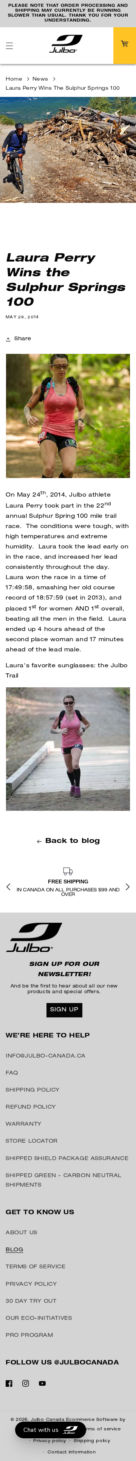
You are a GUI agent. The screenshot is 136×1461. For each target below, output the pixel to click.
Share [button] (22, 339)
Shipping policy (92, 1441)
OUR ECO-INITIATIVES (39, 1318)
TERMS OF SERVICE (36, 1267)
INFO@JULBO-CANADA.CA (46, 1056)
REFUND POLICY (31, 1107)
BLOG (14, 1250)
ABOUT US (21, 1233)
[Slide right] (127, 887)
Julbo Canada (47, 1420)
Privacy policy (49, 1441)
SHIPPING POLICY (33, 1090)
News (40, 79)
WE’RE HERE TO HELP (48, 1036)
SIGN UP (64, 1010)
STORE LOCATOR (32, 1141)
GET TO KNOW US (40, 1213)
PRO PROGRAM (29, 1335)
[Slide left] (8, 887)
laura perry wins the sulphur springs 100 (63, 88)
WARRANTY (24, 1124)
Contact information (72, 1452)
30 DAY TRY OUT (31, 1301)
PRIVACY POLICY (31, 1284)
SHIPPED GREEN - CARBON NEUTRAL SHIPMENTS (64, 1180)
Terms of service (101, 1429)
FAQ (12, 1073)
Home (14, 79)
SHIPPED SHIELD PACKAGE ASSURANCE (67, 1159)
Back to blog (72, 841)
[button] (9, 45)
